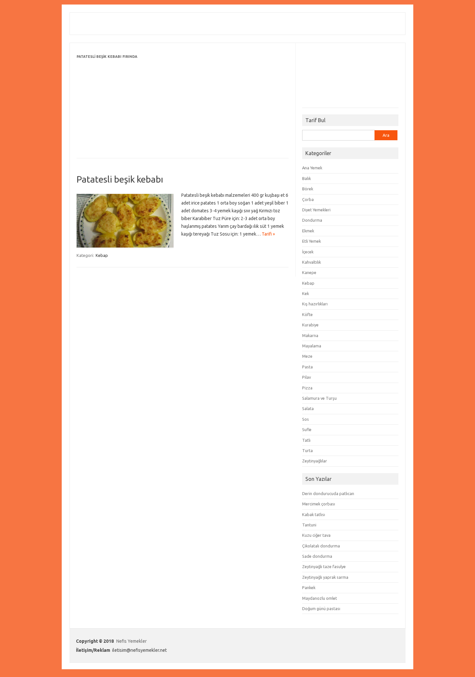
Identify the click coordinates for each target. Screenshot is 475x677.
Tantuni (309, 525)
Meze (307, 356)
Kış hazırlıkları (315, 303)
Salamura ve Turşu (319, 398)
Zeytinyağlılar (314, 461)
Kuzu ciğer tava (316, 535)
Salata (308, 408)
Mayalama (311, 346)
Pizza (307, 388)
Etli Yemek (311, 241)
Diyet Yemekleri (316, 209)
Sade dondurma (317, 556)
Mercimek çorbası (318, 504)
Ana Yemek (312, 167)
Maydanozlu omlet (319, 598)
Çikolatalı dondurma (321, 546)
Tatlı (306, 440)
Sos (305, 419)
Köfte (307, 314)
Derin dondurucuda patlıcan (328, 493)
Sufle (306, 429)
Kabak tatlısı (313, 514)
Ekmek (308, 230)
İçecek (307, 251)
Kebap (102, 255)
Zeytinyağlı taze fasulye (324, 566)
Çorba (308, 199)
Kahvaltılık (311, 262)
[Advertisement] (183, 105)
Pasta (307, 367)
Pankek (308, 587)
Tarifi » (268, 234)
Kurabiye (310, 325)
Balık (306, 178)
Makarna (310, 335)
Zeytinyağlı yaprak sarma (325, 577)
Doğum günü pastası (321, 608)
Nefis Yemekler (131, 641)
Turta (307, 450)
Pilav (306, 377)
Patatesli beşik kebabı (120, 179)
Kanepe (309, 272)
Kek (305, 293)
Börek (307, 188)
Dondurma (312, 220)
